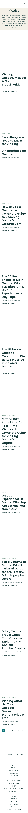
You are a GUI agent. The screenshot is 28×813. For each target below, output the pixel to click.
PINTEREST (14, 807)
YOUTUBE (14, 801)
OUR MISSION (14, 776)
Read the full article (9, 91)
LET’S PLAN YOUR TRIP (14, 781)
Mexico (4, 415)
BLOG (14, 796)
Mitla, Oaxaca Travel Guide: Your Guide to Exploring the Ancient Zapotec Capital (14, 639)
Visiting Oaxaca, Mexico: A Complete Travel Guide (14, 79)
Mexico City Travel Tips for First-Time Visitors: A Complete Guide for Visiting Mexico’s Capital (14, 431)
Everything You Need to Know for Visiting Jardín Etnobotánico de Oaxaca (14, 145)
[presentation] (14, 51)
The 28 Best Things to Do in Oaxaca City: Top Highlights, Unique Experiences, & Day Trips (13, 286)
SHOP (14, 786)
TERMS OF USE (14, 773)
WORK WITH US (14, 791)
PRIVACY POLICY (14, 770)
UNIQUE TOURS (14, 783)
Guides (4, 71)
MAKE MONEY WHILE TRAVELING (14, 789)
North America (11, 71)
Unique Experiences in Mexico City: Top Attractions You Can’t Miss (14, 502)
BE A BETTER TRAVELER (14, 809)
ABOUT (14, 765)
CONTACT (14, 768)
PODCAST (14, 799)
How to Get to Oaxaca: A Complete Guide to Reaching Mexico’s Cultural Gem (14, 215)
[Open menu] (24, 4)
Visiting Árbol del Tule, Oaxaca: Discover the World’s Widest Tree (13, 709)
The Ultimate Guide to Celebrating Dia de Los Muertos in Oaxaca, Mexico (13, 357)
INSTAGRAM (14, 804)
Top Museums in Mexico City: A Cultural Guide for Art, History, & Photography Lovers (14, 570)
